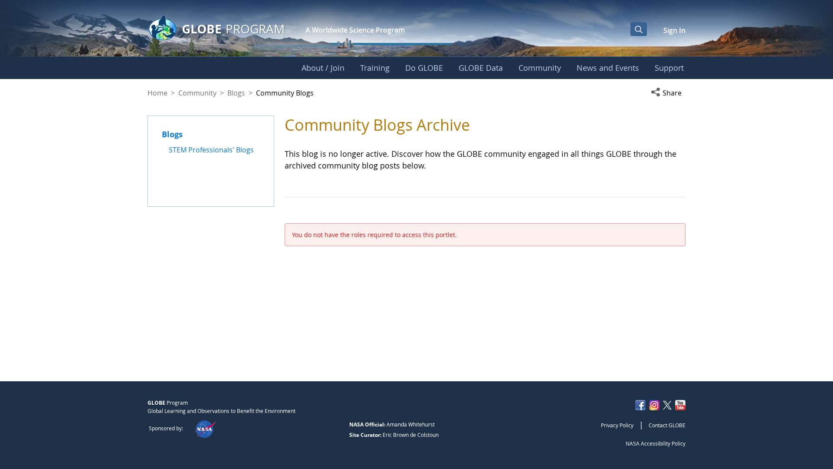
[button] (668, 93)
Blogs (236, 93)
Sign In (674, 30)
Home (157, 93)
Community (197, 93)
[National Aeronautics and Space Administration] (205, 428)
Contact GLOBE (667, 425)
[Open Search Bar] (638, 29)
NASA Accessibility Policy (655, 443)
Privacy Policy (617, 425)
